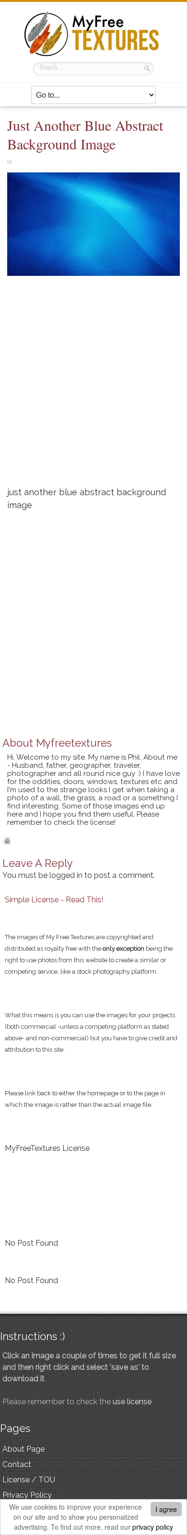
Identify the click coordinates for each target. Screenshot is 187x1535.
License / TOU (28, 1479)
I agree (166, 1509)
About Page (23, 1449)
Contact (16, 1464)
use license (132, 1401)
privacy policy (152, 1527)
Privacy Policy (27, 1495)
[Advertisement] (93, 385)
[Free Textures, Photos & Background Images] (93, 33)
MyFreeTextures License (47, 1148)
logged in (65, 875)
